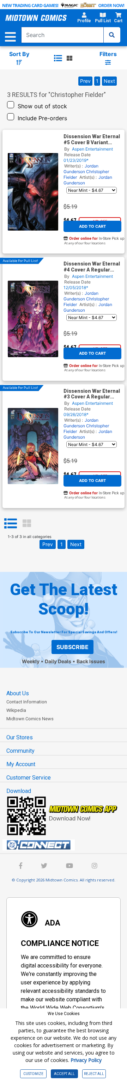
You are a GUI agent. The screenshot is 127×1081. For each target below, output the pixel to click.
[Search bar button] (111, 35)
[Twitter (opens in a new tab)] (44, 866)
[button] (84, 18)
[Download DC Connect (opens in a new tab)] (66, 845)
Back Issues (91, 661)
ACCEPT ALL (64, 1074)
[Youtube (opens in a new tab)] (69, 866)
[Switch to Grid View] (26, 524)
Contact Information (26, 701)
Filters (108, 53)
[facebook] (21, 866)
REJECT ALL (94, 1074)
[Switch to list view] (58, 58)
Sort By (19, 53)
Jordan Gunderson (81, 168)
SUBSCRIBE (72, 647)
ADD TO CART (92, 226)
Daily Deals (58, 661)
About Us (17, 693)
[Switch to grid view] (69, 58)
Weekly (31, 661)
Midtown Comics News (30, 718)
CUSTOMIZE (33, 1074)
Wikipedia (16, 710)
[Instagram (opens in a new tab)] (94, 866)
